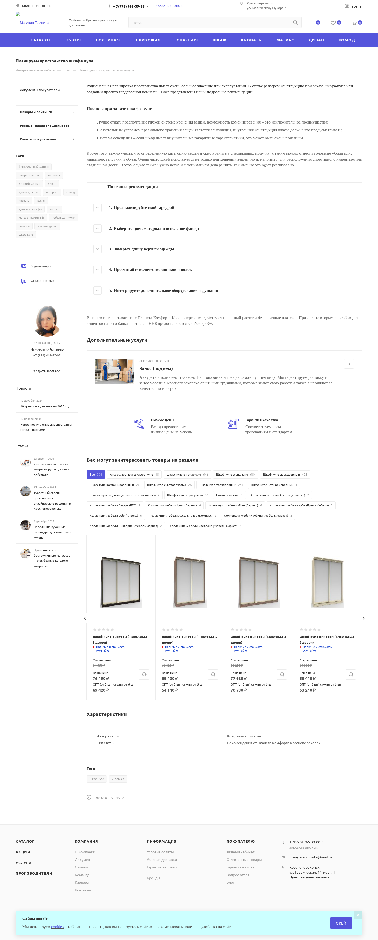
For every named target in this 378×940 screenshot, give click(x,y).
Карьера (82, 882)
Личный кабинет (240, 851)
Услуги (24, 862)
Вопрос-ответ (238, 874)
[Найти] (295, 22)
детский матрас (29, 183)
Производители (34, 873)
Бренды (153, 877)
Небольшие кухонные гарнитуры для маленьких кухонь (53, 531)
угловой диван (47, 226)
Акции (23, 851)
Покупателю (241, 841)
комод (70, 192)
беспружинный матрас (34, 166)
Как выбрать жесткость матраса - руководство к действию (51, 469)
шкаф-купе (97, 779)
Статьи (22, 445)
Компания (86, 841)
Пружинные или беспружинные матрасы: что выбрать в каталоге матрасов (52, 558)
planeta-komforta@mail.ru (310, 857)
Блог (231, 882)
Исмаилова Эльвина (47, 349)
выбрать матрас (29, 175)
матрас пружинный (31, 217)
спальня (24, 226)
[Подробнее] (349, 364)
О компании (85, 851)
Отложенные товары (244, 859)
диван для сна (28, 192)
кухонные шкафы (30, 209)
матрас (54, 209)
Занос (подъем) (156, 368)
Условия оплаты (160, 851)
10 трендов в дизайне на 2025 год (45, 406)
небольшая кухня (63, 217)
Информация (162, 841)
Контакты (83, 890)
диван (52, 183)
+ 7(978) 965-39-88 (129, 6)
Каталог (25, 841)
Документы (84, 859)
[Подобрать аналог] (144, 674)
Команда (82, 874)
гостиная (54, 175)
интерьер (118, 779)
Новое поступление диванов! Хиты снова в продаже (46, 427)
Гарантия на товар (162, 867)
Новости (23, 387)
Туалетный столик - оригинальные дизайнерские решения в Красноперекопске (52, 500)
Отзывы (82, 867)
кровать (24, 200)
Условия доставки (162, 859)
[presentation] (85, 618)
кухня (41, 200)
